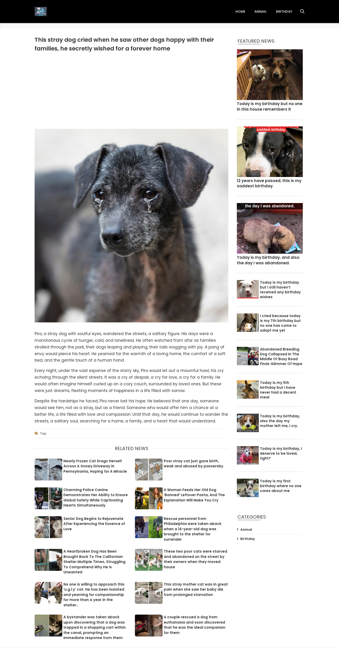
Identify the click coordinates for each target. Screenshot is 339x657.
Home (240, 11)
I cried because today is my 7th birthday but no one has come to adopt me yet (280, 323)
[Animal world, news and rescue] (41, 11)
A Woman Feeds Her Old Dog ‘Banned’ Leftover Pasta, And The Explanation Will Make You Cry (194, 495)
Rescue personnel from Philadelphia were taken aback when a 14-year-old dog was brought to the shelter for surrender (192, 529)
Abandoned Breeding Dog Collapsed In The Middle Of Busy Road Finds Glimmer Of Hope (281, 356)
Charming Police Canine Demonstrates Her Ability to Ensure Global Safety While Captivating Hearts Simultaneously (95, 497)
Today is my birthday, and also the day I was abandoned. (268, 260)
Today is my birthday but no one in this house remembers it (269, 106)
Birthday (284, 11)
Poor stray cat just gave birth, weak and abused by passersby (193, 464)
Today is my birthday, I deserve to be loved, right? (281, 453)
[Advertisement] (131, 89)
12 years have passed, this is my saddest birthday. (269, 183)
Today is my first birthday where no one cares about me (280, 486)
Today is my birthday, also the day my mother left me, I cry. (280, 421)
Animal (260, 11)
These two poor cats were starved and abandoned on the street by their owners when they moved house (195, 559)
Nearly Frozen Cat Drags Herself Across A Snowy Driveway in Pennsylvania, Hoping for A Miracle (95, 466)
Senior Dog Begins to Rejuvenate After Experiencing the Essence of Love (94, 523)
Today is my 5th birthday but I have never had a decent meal (278, 390)
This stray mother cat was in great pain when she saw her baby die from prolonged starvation (196, 589)
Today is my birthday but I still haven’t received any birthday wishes (280, 289)
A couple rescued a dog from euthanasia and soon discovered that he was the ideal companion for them (194, 625)
